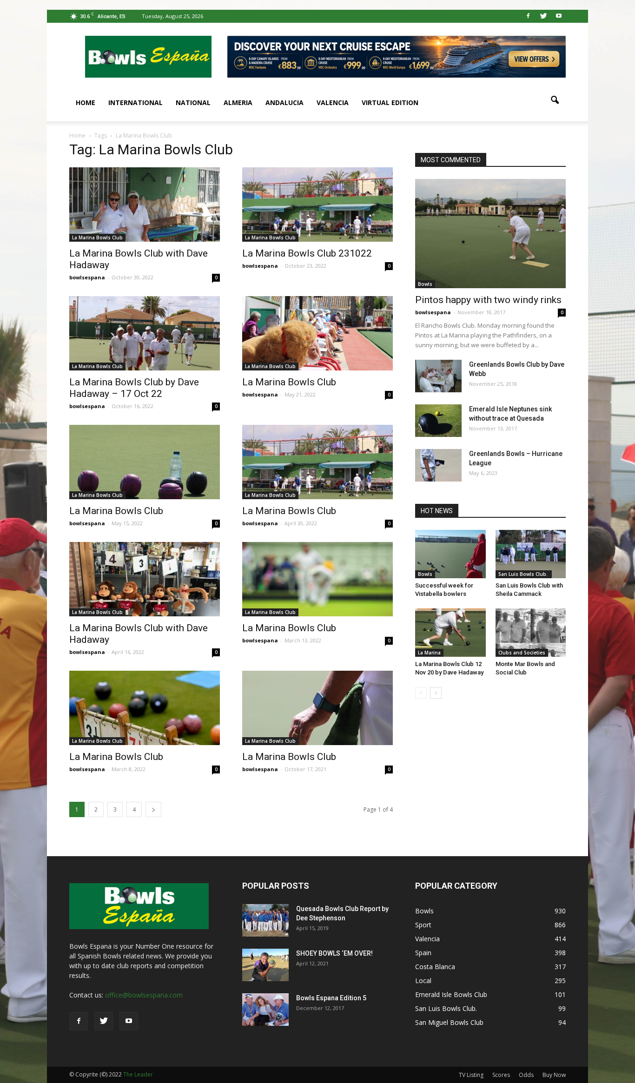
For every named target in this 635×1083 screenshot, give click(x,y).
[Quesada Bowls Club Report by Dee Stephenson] (265, 920)
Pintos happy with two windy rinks (488, 299)
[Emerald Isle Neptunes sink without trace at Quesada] (438, 420)
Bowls (425, 284)
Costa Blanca (435, 966)
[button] (554, 100)
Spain (423, 952)
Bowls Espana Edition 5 (331, 998)
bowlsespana (87, 277)
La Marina (429, 652)
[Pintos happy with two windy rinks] (490, 233)
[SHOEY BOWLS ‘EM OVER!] (265, 965)
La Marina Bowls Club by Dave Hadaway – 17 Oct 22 (134, 387)
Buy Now (554, 1075)
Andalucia (284, 102)
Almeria (238, 102)
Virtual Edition (390, 102)
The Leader (138, 1074)
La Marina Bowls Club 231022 (307, 253)
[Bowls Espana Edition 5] (265, 1009)
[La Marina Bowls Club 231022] (317, 204)
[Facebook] (528, 16)
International (135, 102)
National (193, 102)
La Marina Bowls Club (97, 237)
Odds (526, 1075)
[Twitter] (543, 16)
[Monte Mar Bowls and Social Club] (531, 632)
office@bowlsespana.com (144, 995)
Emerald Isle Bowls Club (451, 994)
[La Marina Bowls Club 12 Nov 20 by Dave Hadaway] (450, 632)
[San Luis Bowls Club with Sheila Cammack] (531, 554)
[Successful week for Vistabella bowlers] (450, 554)
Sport (423, 924)
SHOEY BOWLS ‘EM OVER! (334, 953)
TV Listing (471, 1075)
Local (423, 980)
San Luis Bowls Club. (523, 574)
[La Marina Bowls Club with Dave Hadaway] (144, 204)
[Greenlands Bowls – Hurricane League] (438, 465)
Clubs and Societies (521, 652)
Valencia (333, 102)
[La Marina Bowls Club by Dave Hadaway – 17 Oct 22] (144, 333)
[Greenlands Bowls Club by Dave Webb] (438, 376)
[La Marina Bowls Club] (317, 333)
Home (85, 102)
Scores (501, 1075)
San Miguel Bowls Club (449, 1022)
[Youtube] (559, 16)
